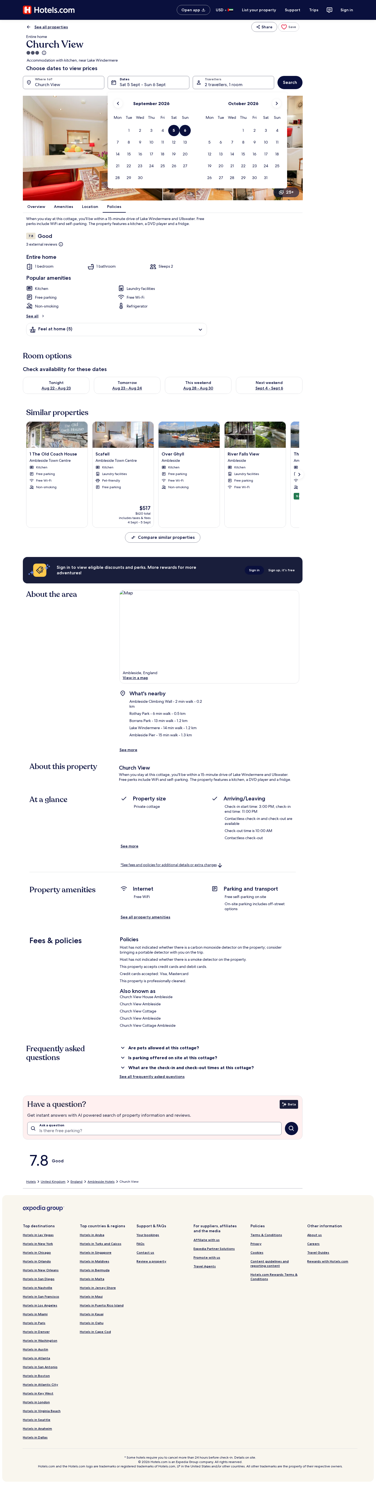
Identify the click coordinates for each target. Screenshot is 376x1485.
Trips (313, 9)
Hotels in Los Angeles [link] (40, 1305)
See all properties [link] (51, 26)
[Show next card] (299, 474)
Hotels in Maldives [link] (94, 1261)
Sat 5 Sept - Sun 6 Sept (143, 84)
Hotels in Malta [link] (92, 1279)
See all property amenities (145, 917)
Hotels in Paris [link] (34, 1323)
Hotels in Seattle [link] (36, 1420)
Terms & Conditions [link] (266, 1235)
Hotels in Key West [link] (38, 1393)
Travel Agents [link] (205, 1266)
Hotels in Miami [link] (35, 1314)
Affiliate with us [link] (207, 1240)
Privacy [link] (255, 1244)
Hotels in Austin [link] (35, 1349)
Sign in (346, 9)
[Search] (291, 1128)
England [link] (76, 1181)
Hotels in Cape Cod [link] (95, 1332)
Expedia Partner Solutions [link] (214, 1249)
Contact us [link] (145, 1252)
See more (128, 749)
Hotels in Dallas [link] (35, 1437)
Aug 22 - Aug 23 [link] (56, 388)
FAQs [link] (141, 1244)
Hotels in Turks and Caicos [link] (100, 1244)
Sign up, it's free (281, 570)
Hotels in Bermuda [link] (95, 1270)
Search (290, 82)
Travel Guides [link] (318, 1252)
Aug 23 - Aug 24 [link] (127, 388)
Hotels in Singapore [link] (95, 1252)
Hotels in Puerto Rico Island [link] (102, 1305)
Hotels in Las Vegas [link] (38, 1235)
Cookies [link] (256, 1252)
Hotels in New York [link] (38, 1244)
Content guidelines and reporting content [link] (269, 1263)
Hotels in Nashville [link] (37, 1288)
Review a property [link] (151, 1261)
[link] (288, 27)
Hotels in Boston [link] (36, 1376)
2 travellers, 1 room (224, 84)
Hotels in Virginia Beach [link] (42, 1411)
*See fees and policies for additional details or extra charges (169, 865)
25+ (290, 192)
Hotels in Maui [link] (91, 1296)
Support (292, 9)
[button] (129, 130)
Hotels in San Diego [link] (39, 1279)
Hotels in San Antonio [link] (40, 1367)
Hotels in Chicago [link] (37, 1252)
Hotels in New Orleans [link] (41, 1270)
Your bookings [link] (148, 1235)
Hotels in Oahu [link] (91, 1323)
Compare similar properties (166, 537)
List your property (259, 9)
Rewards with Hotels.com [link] (327, 1261)
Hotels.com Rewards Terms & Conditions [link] (274, 1276)
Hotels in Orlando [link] (37, 1261)
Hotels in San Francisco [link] (41, 1296)
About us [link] (314, 1235)
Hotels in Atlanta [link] (36, 1358)
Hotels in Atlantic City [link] (40, 1384)
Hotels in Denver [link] (36, 1332)
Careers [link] (313, 1244)
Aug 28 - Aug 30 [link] (198, 388)
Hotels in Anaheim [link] (37, 1428)
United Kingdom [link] (53, 1181)
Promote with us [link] (207, 1257)
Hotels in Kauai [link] (91, 1314)
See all (32, 316)
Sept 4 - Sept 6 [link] (269, 388)
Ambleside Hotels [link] (101, 1181)
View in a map (135, 677)
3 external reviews (41, 244)
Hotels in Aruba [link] (92, 1235)
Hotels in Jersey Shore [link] (98, 1288)
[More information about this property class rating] (43, 53)
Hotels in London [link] (36, 1402)
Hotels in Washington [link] (40, 1340)
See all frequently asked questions (152, 1076)
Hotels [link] (31, 1181)
